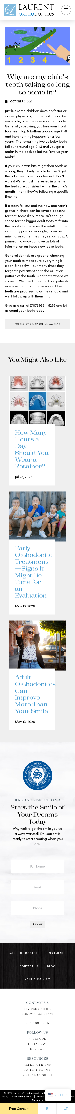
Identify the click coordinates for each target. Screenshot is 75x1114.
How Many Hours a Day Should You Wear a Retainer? (32, 450)
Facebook (37, 1039)
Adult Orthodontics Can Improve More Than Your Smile (32, 695)
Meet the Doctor (23, 953)
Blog (51, 966)
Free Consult (18, 1108)
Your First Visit (37, 979)
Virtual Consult (37, 1075)
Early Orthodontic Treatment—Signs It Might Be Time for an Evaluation (32, 572)
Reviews (37, 1049)
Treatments (56, 953)
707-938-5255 (37, 1023)
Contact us (29, 966)
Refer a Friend (37, 1065)
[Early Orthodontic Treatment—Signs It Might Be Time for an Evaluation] (37, 520)
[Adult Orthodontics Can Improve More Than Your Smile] (37, 650)
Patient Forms (37, 1070)
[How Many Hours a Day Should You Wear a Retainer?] (37, 405)
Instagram (37, 1044)
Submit (37, 924)
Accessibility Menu (22, 1096)
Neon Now (37, 1100)
